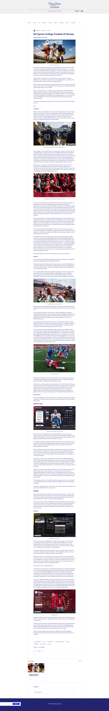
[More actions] (75, 30)
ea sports (49, 644)
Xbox (39, 22)
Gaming (34, 22)
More (72, 22)
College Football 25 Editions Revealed (34, 675)
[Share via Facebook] (34, 651)
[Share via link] (42, 651)
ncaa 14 (44, 641)
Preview (67, 22)
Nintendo (50, 22)
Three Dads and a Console (56, 704)
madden (67, 641)
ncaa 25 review (43, 644)
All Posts (29, 22)
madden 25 (36, 644)
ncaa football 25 (50, 641)
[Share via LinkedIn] (39, 651)
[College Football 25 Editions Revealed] (36, 667)
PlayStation (44, 22)
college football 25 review (59, 641)
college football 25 (37, 641)
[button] (79, 22)
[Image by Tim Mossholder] (82, 11)
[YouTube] (77, 11)
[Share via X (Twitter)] (36, 651)
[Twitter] (75, 11)
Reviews (55, 22)
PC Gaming (61, 22)
